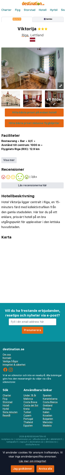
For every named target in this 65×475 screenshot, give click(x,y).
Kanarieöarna (50, 398)
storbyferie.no (33, 444)
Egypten (28, 425)
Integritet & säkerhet (14, 364)
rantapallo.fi (12, 442)
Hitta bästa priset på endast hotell (34, 112)
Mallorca (28, 398)
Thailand (28, 422)
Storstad (29, 10)
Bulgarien (48, 418)
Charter (6, 10)
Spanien (47, 395)
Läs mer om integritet (32, 461)
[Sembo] (48, 19)
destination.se (37, 442)
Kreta (27, 408)
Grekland (47, 405)
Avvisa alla (45, 468)
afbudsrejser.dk (40, 439)
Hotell (42, 10)
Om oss (7, 354)
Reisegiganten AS (36, 436)
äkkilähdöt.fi (56, 439)
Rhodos (47, 408)
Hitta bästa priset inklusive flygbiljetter (34, 123)
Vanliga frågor (10, 361)
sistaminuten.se (23, 439)
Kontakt (7, 358)
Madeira (47, 425)
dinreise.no (51, 442)
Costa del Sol (31, 405)
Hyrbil (54, 10)
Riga (25, 35)
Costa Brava (30, 402)
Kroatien (47, 415)
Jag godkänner (22, 468)
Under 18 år (30, 395)
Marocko (47, 422)
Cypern (27, 415)
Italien (46, 412)
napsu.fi (24, 442)
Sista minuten (10, 412)
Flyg (17, 10)
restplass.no (7, 439)
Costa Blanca (50, 402)
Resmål (6, 415)
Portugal (28, 418)
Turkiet (27, 412)
